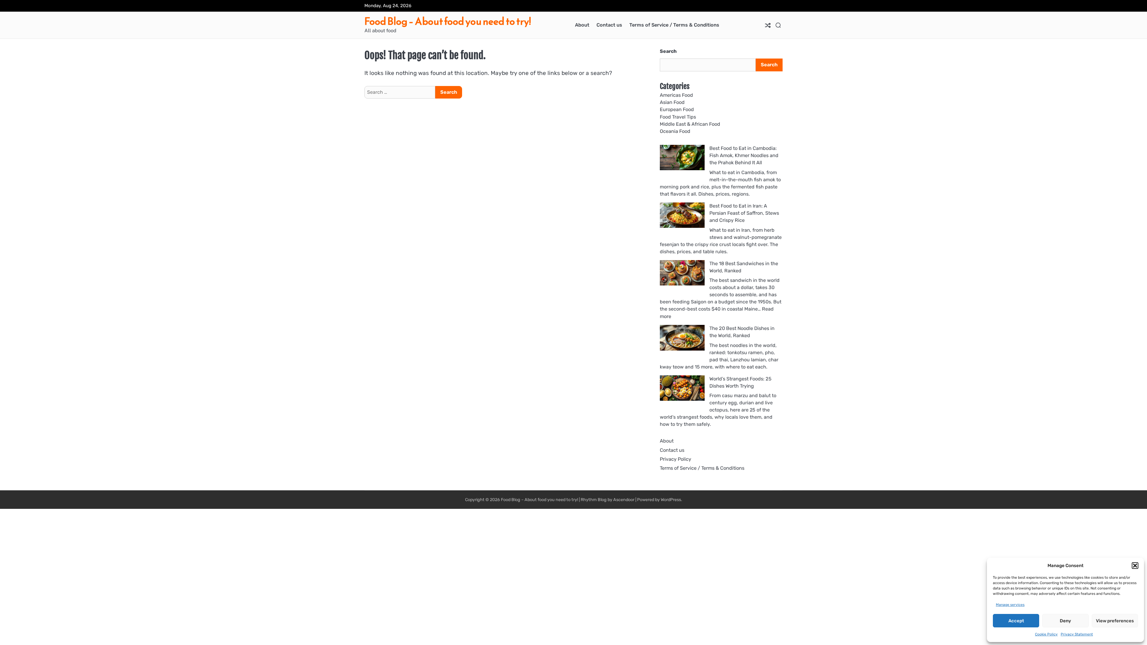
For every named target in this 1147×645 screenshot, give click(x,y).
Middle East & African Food (690, 124)
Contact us (609, 25)
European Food (677, 109)
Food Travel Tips (678, 117)
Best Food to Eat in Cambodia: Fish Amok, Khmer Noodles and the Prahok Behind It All (743, 155)
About (582, 25)
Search (668, 51)
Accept (1016, 621)
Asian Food (672, 102)
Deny (1065, 621)
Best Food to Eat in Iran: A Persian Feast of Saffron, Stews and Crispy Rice (744, 213)
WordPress (671, 499)
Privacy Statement (1077, 634)
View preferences (1115, 621)
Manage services (1010, 605)
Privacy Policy (675, 459)
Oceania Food (675, 131)
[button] (1135, 566)
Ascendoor (623, 499)
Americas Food (676, 95)
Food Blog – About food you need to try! (447, 21)
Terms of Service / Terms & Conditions (674, 25)
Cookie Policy (1046, 634)
